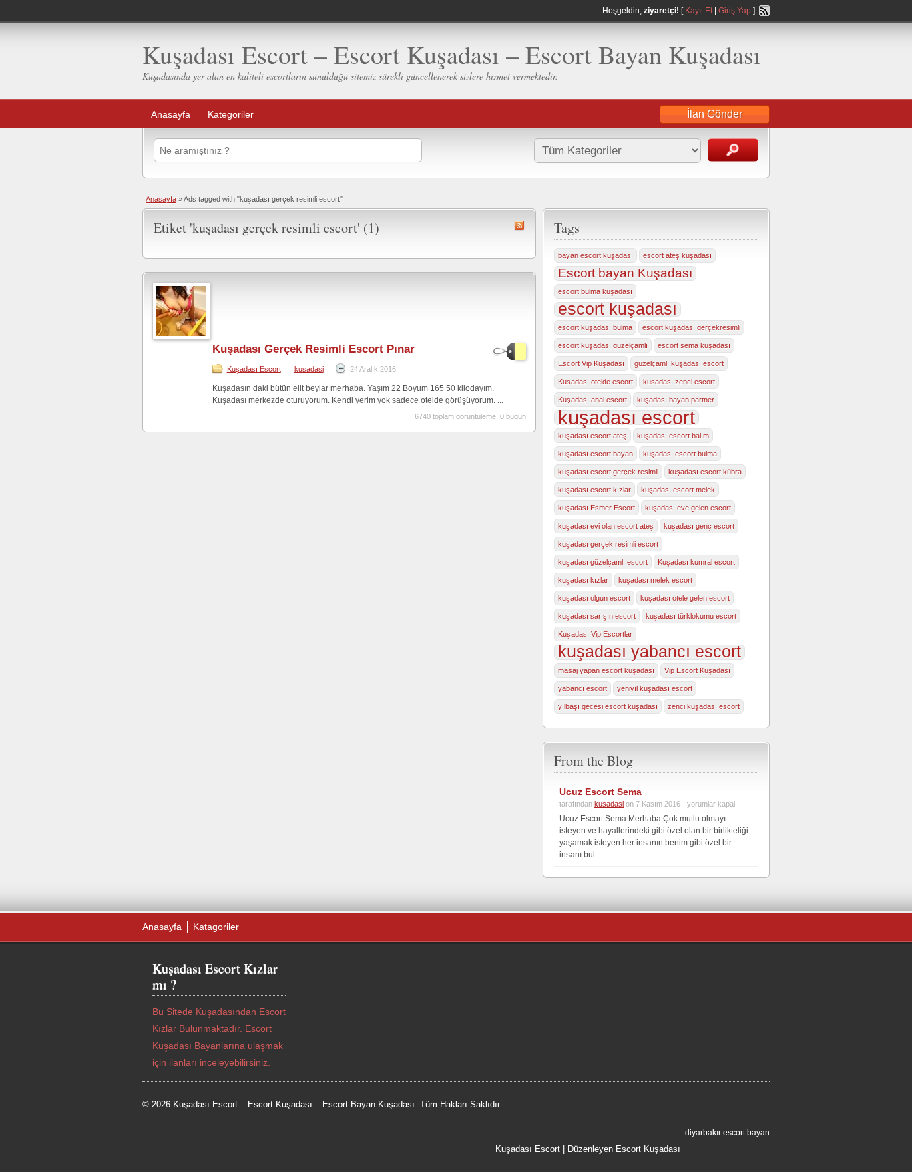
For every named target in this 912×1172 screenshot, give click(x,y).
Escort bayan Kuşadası (625, 273)
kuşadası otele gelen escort (685, 598)
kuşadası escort (626, 417)
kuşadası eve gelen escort (688, 508)
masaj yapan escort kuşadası (606, 670)
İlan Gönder (714, 114)
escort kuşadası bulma (595, 327)
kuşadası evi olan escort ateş (606, 526)
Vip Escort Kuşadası (697, 670)
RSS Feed (764, 10)
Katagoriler (216, 926)
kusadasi (309, 369)
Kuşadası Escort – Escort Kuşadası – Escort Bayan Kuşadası (451, 54)
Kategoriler (231, 114)
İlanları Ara (733, 150)
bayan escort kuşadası (595, 255)
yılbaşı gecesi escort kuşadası (608, 706)
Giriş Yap (734, 10)
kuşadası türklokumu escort (691, 616)
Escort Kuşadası (648, 1149)
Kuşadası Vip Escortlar (595, 634)
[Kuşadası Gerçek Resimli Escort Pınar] (181, 337)
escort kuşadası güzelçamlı (603, 345)
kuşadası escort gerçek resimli (608, 472)
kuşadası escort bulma (680, 454)
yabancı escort (582, 688)
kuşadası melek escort (655, 580)
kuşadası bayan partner (675, 400)
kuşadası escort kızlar (594, 490)
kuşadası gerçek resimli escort (608, 544)
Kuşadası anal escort (592, 400)
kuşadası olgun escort (594, 598)
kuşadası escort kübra (705, 472)
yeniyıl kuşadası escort (654, 688)
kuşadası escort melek (678, 490)
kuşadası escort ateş (592, 436)
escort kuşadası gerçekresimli (691, 327)
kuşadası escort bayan (595, 454)
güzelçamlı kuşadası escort (679, 363)
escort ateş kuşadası (677, 255)
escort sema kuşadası (694, 345)
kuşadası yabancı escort (649, 652)
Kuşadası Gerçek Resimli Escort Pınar (313, 349)
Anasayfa (170, 114)
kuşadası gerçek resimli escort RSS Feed (519, 225)
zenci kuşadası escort (704, 706)
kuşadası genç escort (699, 526)
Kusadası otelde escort (595, 382)
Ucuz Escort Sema (600, 791)
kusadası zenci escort (679, 382)
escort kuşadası (617, 309)
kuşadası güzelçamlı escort (603, 562)
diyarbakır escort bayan (727, 1132)
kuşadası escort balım (673, 436)
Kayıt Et (698, 10)
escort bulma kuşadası (595, 291)
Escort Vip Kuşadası (591, 363)
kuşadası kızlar (583, 580)
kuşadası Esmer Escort (596, 508)
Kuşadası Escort (254, 369)
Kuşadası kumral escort (696, 562)
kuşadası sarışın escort (597, 616)
